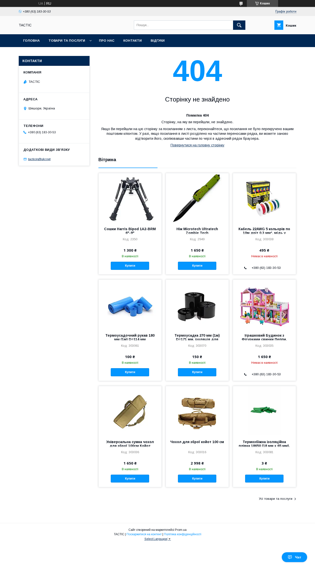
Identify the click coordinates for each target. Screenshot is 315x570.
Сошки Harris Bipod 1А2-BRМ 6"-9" (130, 231)
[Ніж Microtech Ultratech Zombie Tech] (197, 198)
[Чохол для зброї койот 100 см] (197, 410)
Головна (31, 40)
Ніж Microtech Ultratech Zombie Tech (197, 231)
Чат (298, 557)
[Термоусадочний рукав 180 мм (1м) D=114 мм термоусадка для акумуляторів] (130, 304)
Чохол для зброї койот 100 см (197, 442)
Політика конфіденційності (182, 534)
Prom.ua (181, 530)
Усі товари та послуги (275, 499)
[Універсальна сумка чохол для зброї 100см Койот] (130, 410)
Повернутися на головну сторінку (197, 145)
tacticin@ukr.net (39, 159)
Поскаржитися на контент (144, 534)
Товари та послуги (66, 40)
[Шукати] (239, 25)
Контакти (132, 40)
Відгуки (158, 40)
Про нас (106, 40)
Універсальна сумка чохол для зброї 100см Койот (130, 444)
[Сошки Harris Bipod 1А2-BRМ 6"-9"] (130, 198)
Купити (130, 265)
